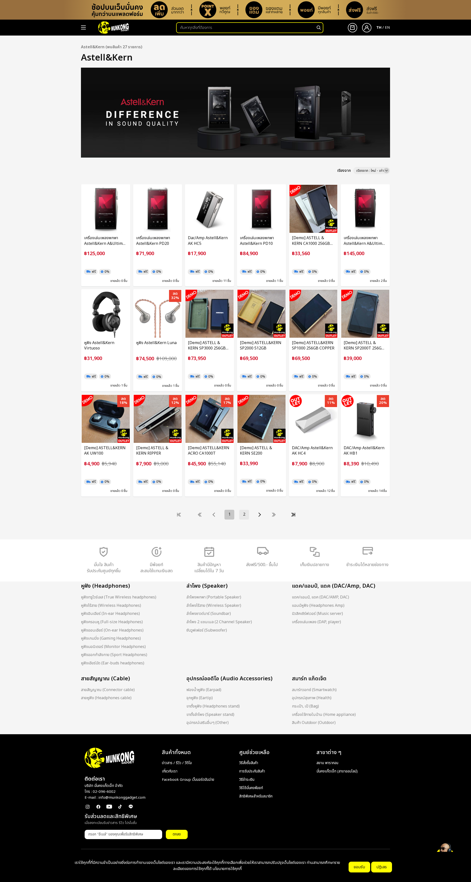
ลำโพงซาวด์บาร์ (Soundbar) (208, 614)
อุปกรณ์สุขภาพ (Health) (311, 698)
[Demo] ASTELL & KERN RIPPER (152, 450)
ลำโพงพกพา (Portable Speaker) (213, 597)
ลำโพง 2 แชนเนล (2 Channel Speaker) (219, 622)
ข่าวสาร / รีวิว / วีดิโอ (177, 763)
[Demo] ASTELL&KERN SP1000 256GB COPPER (313, 345)
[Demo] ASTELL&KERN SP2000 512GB (260, 345)
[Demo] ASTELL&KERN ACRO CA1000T (208, 450)
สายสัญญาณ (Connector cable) (108, 690)
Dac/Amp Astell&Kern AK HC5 (208, 240)
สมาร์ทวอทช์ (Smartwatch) (314, 690)
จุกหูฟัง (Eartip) (199, 698)
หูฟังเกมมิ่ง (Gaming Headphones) (111, 638)
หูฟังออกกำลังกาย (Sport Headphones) (114, 655)
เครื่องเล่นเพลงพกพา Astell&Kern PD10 (257, 240)
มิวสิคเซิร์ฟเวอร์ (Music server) (317, 614)
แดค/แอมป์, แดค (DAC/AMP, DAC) (320, 597)
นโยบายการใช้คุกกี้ (227, 869)
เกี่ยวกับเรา (169, 771)
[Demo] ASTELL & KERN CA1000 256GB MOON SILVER (311, 240)
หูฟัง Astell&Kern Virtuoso (99, 345)
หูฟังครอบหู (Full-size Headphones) (112, 622)
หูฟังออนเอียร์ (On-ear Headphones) (112, 630)
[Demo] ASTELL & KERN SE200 (256, 450)
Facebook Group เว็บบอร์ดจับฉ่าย (188, 780)
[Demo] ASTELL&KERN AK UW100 (105, 450)
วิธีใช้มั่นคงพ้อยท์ (251, 788)
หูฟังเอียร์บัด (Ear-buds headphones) (112, 663)
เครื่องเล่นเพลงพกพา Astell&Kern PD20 (153, 240)
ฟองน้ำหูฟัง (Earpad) (203, 690)
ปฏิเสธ (381, 867)
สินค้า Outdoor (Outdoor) (314, 723)
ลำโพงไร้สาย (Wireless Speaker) (213, 606)
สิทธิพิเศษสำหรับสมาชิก (256, 796)
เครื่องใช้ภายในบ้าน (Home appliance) (324, 715)
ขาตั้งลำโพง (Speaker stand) (210, 715)
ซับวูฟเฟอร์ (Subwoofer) (206, 630)
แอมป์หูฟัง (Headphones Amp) (318, 606)
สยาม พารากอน (327, 763)
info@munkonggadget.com (121, 797)
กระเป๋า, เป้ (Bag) (305, 706)
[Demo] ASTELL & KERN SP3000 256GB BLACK (207, 345)
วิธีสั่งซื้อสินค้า (248, 763)
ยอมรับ (359, 867)
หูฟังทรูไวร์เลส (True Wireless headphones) (118, 597)
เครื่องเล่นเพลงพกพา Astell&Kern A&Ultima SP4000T (104, 240)
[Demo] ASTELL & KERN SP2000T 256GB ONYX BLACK (364, 345)
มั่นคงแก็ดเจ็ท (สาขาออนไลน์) (337, 771)
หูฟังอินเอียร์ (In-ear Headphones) (110, 614)
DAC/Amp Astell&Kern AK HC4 (312, 450)
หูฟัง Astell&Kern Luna (156, 343)
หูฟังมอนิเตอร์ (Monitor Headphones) (113, 647)
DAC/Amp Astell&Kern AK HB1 (364, 450)
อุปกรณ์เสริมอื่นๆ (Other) (207, 723)
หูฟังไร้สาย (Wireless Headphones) (111, 606)
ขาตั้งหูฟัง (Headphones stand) (213, 706)
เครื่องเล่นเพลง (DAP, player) (316, 622)
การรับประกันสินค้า (252, 771)
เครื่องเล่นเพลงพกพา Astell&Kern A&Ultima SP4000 (364, 240)
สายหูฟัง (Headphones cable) (106, 698)
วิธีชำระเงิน (246, 780)
